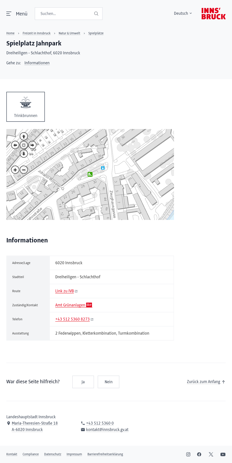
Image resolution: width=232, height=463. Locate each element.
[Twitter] (211, 454)
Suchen (96, 13)
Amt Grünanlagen (70, 305)
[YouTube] (223, 454)
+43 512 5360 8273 (72, 319)
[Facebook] (199, 454)
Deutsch (181, 13)
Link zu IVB (64, 291)
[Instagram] (188, 454)
